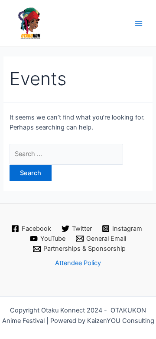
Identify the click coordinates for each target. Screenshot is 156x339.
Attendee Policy (78, 263)
